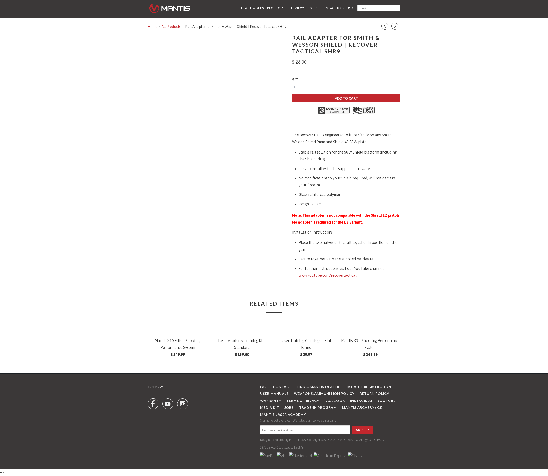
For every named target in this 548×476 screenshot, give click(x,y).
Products (276, 8)
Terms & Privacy (302, 400)
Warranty (270, 400)
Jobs (289, 407)
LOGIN (313, 8)
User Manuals (274, 393)
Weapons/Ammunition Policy (324, 393)
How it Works (252, 8)
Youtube (386, 400)
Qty (295, 79)
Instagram (361, 400)
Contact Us (332, 8)
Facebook (334, 400)
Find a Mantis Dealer (318, 387)
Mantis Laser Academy (283, 414)
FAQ (264, 387)
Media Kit (269, 407)
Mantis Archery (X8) (362, 407)
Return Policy (374, 393)
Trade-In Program (318, 407)
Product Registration (367, 387)
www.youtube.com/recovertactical (327, 275)
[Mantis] (169, 8)
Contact (282, 387)
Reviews (298, 8)
